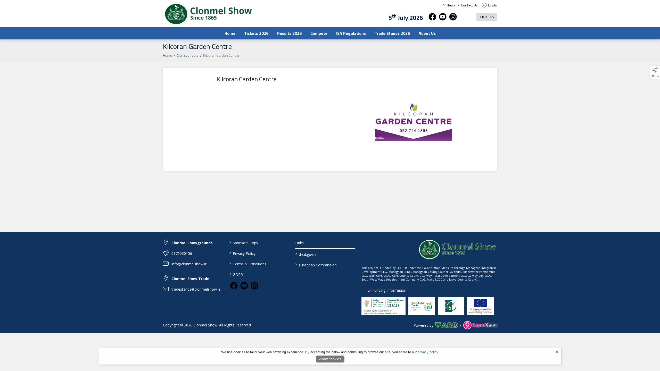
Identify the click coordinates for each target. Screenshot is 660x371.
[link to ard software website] (446, 325)
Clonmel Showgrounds (192, 242)
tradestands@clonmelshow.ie (195, 289)
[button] (466, 17)
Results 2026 (289, 33)
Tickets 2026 (256, 33)
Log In (492, 5)
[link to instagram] (254, 286)
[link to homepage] (208, 14)
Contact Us (469, 5)
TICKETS (487, 16)
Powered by (423, 325)
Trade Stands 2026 (392, 33)
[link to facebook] (234, 286)
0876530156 (181, 253)
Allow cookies (330, 359)
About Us (427, 33)
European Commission (316, 264)
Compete (318, 33)
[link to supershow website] (480, 325)
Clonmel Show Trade (190, 278)
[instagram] (453, 17)
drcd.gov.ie (306, 254)
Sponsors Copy (243, 242)
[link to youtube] (244, 286)
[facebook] (432, 17)
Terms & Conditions (247, 263)
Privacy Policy (242, 253)
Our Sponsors (188, 55)
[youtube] (443, 17)
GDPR (236, 274)
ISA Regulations (351, 33)
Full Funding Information (384, 290)
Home (230, 33)
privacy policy (428, 352)
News (451, 5)
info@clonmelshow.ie (189, 264)
